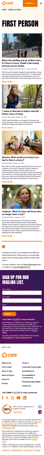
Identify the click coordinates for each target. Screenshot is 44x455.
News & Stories (14, 10)
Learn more (17, 412)
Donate (5, 383)
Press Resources (30, 264)
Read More (7, 82)
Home (4, 10)
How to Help (7, 367)
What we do (6, 363)
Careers (25, 363)
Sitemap (37, 450)
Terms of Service (22, 338)
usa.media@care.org (22, 267)
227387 (16, 319)
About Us (5, 379)
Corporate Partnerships (31, 367)
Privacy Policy (7, 338)
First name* (6, 289)
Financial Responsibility (31, 382)
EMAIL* (4, 305)
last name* (6, 297)
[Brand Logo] (8, 3)
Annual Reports (28, 371)
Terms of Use (28, 450)
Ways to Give (7, 371)
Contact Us (26, 386)
